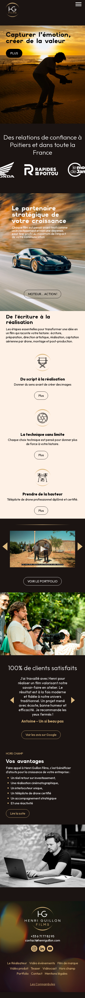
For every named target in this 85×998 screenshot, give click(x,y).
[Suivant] (80, 546)
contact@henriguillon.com (42, 940)
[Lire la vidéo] (42, 549)
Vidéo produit (19, 968)
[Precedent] (12, 700)
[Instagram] (34, 948)
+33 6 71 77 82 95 (42, 936)
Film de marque (67, 963)
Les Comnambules (42, 984)
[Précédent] (5, 546)
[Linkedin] (42, 948)
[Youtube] (50, 948)
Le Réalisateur (17, 963)
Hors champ (67, 968)
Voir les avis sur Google (41, 735)
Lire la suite (17, 813)
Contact (36, 973)
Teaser (35, 968)
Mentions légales (56, 973)
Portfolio (23, 973)
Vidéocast (49, 968)
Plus (41, 396)
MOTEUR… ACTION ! (42, 294)
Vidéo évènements (42, 963)
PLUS (14, 53)
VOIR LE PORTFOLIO (42, 581)
